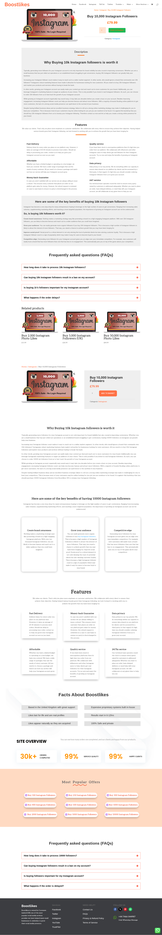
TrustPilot (56, 927)
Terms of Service (90, 923)
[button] (74, 12)
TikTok (101, 4)
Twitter (110, 4)
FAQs (85, 914)
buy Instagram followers (87, 536)
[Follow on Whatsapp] (130, 909)
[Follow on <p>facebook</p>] (115, 909)
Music (129, 4)
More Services (141, 4)
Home (74, 4)
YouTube (56, 923)
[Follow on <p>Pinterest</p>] (125, 909)
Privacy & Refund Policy (93, 918)
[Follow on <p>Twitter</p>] (120, 909)
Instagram (92, 4)
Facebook (82, 4)
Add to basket (117, 30)
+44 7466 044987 (127, 916)
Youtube (119, 4)
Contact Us (88, 910)
